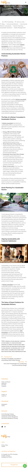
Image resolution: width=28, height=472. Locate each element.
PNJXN (10, 457)
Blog (3, 24)
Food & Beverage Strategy (7, 414)
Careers (3, 446)
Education (3, 384)
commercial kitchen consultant (12, 341)
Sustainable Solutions (6, 27)
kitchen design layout (16, 348)
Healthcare (4, 383)
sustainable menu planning (15, 349)
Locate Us (3, 396)
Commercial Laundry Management (9, 416)
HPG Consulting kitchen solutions (17, 346)
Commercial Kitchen (12, 24)
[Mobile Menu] (26, 2)
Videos (3, 405)
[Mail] (5, 426)
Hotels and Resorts (5, 382)
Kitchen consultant (5, 348)
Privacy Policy (4, 445)
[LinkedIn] (2, 426)
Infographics (4, 404)
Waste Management (19, 27)
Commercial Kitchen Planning (8, 415)
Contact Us (4, 394)
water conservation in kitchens (19, 351)
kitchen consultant (21, 99)
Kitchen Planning (18, 26)
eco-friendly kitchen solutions (14, 344)
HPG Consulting (8, 22)
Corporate (3, 386)
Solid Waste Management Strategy (9, 418)
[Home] (11, 12)
